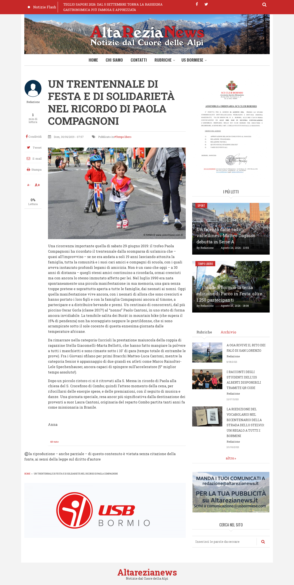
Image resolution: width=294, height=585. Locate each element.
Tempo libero (123, 136)
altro (230, 458)
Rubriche (163, 60)
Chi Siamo (114, 60)
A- (28, 185)
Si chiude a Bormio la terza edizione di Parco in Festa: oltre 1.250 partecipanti (229, 294)
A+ (37, 185)
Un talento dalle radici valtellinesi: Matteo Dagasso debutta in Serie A (226, 236)
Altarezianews (147, 572)
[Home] (147, 35)
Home (93, 60)
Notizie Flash (44, 7)
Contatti (139, 60)
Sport (201, 205)
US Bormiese (192, 60)
